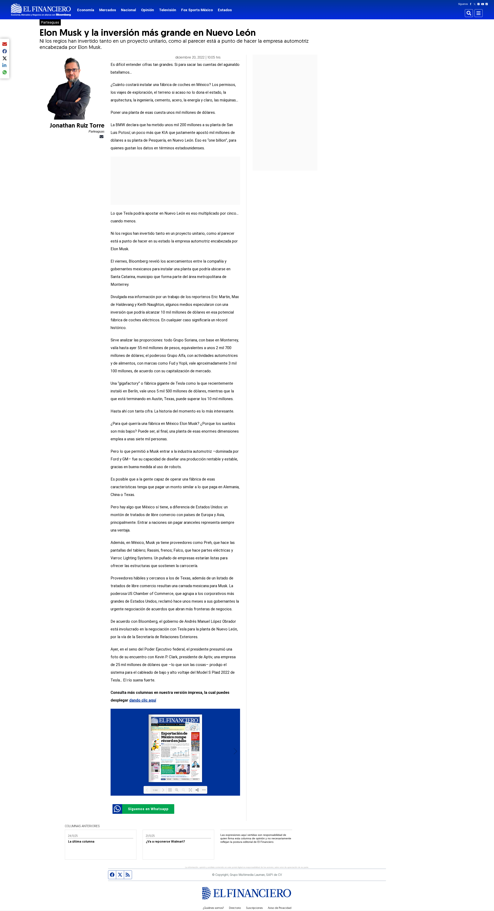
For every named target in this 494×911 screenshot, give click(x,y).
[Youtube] (483, 4)
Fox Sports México (197, 10)
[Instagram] (479, 4)
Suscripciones (254, 908)
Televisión (167, 10)
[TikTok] (487, 4)
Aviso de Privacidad (279, 908)
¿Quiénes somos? (213, 908)
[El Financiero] (41, 9)
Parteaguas (50, 22)
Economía (85, 10)
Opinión (147, 10)
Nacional (128, 10)
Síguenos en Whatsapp (148, 809)
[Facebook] (471, 4)
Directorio (235, 908)
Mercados (107, 10)
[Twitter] (475, 4)
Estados (225, 10)
